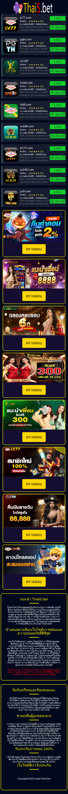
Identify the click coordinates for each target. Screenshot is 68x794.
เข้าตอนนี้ (57, 27)
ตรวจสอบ (34, 249)
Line (57, 18)
